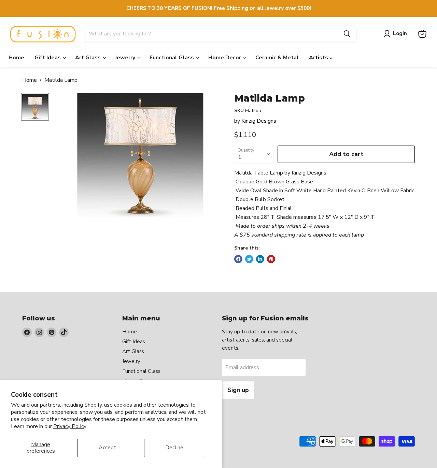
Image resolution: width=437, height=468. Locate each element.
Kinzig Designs (258, 121)
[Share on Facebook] (238, 259)
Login (400, 33)
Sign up (238, 390)
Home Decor (225, 57)
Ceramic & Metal (277, 57)
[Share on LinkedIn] (260, 259)
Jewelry (126, 57)
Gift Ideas (48, 57)
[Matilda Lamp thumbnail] (35, 106)
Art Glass (88, 57)
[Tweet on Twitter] (249, 259)
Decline (174, 447)
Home (16, 57)
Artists (319, 57)
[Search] (347, 34)
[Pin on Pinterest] (271, 259)
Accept (107, 447)
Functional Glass (172, 57)
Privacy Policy (69, 426)
